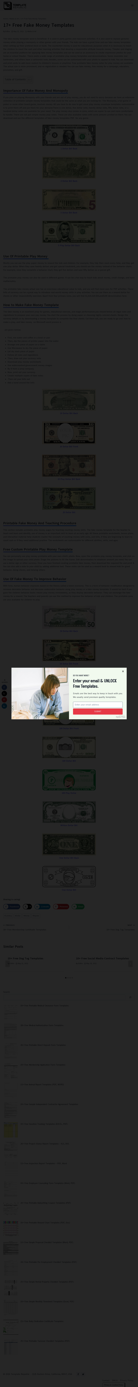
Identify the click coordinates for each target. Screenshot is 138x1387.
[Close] (123, 671)
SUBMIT (97, 711)
